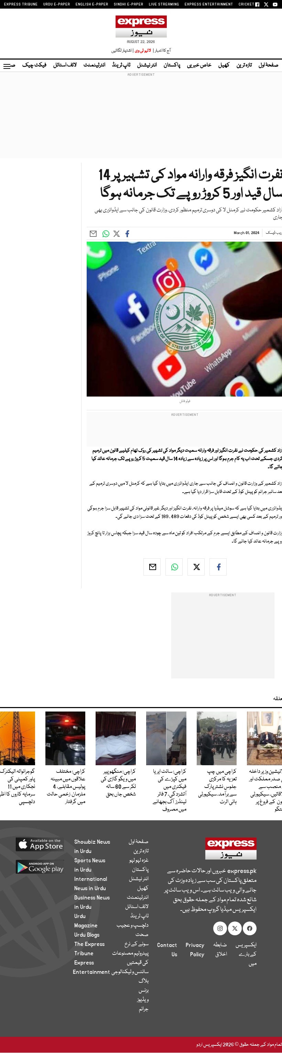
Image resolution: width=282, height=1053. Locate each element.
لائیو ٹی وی (143, 51)
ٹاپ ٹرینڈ (121, 65)
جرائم (144, 1009)
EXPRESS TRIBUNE (21, 4)
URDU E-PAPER (56, 4)
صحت (142, 935)
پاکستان (172, 65)
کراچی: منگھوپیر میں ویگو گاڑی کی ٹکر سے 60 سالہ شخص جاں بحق (118, 783)
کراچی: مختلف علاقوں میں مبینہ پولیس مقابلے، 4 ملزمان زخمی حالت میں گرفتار (66, 787)
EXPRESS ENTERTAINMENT (209, 4)
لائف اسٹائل (65, 65)
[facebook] (218, 567)
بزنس (144, 991)
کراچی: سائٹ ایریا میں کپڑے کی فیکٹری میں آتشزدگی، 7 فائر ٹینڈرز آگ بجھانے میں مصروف (169, 791)
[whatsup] (174, 567)
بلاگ (144, 981)
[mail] (152, 567)
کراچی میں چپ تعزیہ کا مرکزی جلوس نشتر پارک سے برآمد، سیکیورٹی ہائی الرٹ (217, 787)
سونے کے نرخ (136, 944)
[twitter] (196, 567)
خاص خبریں (199, 65)
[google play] (44, 866)
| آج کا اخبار (161, 51)
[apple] (44, 844)
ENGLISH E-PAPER (92, 4)
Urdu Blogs (86, 935)
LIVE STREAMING (164, 4)
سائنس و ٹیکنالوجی (130, 972)
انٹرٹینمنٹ (94, 65)
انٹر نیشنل (147, 65)
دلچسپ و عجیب (133, 926)
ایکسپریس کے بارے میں (246, 954)
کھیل (224, 65)
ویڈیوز (143, 1000)
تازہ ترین (244, 65)
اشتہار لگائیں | (122, 51)
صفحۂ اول (269, 65)
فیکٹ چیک (34, 65)
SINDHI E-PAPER (128, 4)
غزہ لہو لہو (139, 860)
